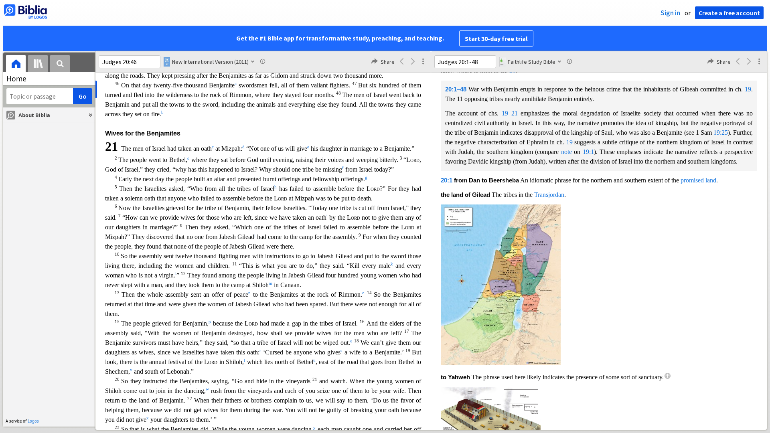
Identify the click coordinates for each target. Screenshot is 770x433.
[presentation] (16, 65)
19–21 (510, 113)
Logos (33, 421)
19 (748, 89)
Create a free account (729, 13)
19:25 (720, 132)
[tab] (16, 65)
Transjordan (549, 194)
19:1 (588, 151)
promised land (698, 180)
